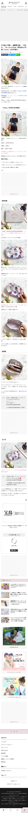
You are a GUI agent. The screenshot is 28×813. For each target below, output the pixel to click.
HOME (3, 10)
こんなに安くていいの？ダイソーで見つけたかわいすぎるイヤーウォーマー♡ (18, 586)
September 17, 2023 (19, 407)
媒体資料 (3, 753)
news (22, 52)
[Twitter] (12, 55)
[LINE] (17, 55)
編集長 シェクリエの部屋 (7, 759)
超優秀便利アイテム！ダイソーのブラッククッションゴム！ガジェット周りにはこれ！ (18, 602)
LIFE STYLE (3, 6)
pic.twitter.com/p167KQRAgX (14, 480)
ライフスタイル (11, 10)
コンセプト (4, 741)
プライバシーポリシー (6, 744)
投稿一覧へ (13, 550)
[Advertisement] (14, 26)
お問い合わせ (4, 750)
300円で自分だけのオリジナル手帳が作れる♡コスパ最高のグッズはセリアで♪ (18, 611)
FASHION (10, 6)
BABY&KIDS (21, 6)
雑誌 (19, 52)
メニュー (17, 811)
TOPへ (24, 811)
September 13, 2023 (11, 484)
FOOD (15, 6)
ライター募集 (4, 756)
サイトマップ (4, 747)
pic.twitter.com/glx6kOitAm (13, 404)
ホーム (3, 811)
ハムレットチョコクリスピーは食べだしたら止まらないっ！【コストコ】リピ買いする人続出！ (18, 619)
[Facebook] (4, 55)
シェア (10, 811)
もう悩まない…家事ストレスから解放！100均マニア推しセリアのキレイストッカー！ (18, 594)
